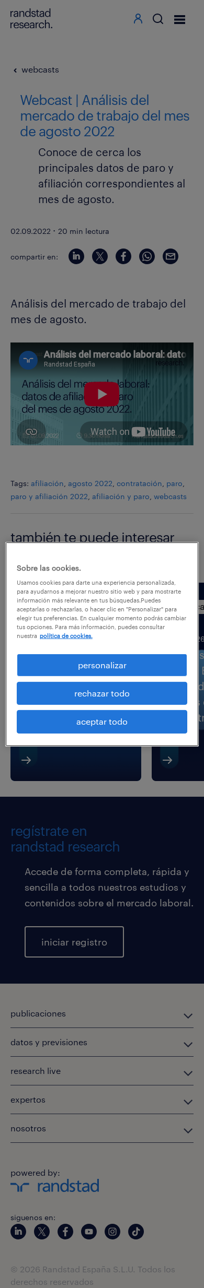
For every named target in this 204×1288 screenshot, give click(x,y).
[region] (102, 643)
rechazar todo (102, 693)
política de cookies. (66, 635)
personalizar (102, 664)
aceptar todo (102, 721)
